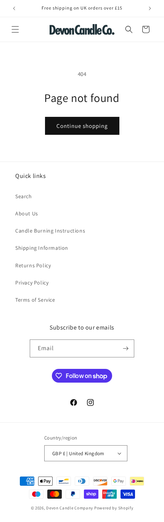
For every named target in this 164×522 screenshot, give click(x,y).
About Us (26, 213)
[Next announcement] (149, 8)
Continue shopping (82, 125)
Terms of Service (35, 299)
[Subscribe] (125, 348)
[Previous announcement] (14, 8)
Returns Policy (33, 265)
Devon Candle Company (70, 508)
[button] (15, 29)
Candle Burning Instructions (50, 230)
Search (23, 196)
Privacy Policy (31, 282)
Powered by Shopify (113, 508)
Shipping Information (41, 247)
